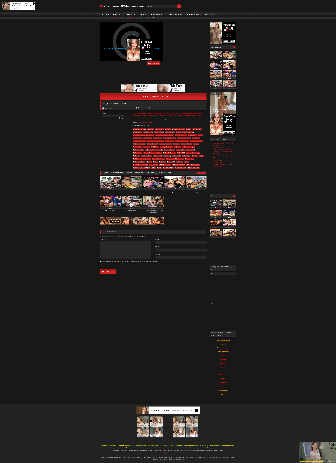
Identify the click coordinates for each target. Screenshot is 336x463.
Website (157, 254)
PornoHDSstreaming (223, 340)
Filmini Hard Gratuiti (140, 144)
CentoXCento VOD (181, 135)
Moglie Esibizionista (167, 147)
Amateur (180, 161)
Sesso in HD (158, 156)
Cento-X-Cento (160, 132)
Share (151, 108)
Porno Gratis (182, 150)
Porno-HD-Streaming (194, 153)
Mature (147, 147)
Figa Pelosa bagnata (140, 141)
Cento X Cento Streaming (141, 164)
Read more (168, 120)
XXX (156, 161)
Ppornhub (137, 156)
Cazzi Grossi (138, 132)
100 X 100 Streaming (132, 18)
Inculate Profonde (187, 144)
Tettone (195, 156)
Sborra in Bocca (148, 156)
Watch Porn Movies (140, 161)
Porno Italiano (138, 153)
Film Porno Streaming (182, 141)
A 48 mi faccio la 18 (219, 160)
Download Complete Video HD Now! (154, 97)
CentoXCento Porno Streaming (186, 132)
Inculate (177, 144)
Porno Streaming (169, 167)
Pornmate (223, 344)
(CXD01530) (172, 161)
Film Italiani (171, 141)
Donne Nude (158, 138)
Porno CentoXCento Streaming (155, 150)
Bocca (168, 129)
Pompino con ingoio (189, 147)
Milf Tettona (156, 147)
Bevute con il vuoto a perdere (222, 147)
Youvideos (222, 375)
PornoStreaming (222, 348)
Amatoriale (160, 129)
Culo (201, 135)
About (139, 108)
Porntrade (222, 371)
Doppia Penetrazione (179, 164)
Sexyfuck (223, 367)
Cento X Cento (149, 132)
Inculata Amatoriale (166, 144)
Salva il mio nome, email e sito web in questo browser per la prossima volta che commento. (130, 261)
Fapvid (222, 355)
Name (157, 239)
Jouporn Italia (138, 147)
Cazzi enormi (198, 129)
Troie (202, 156)
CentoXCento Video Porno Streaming (144, 135)
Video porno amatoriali (175, 14)
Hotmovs (223, 359)
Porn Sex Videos (139, 150)
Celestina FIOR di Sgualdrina (222, 149)
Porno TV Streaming (170, 153)
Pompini (178, 147)
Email (157, 247)
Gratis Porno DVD (153, 144)
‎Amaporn (151, 129)
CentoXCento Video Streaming (165, 135)
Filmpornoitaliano (223, 351)
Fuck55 (222, 363)
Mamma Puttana (218, 162)
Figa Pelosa (197, 138)
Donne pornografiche (170, 138)
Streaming (168, 156)
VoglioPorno (190, 158)
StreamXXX (177, 156)
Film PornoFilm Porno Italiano (142, 167)
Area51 (222, 386)
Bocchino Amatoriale (179, 129)
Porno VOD (182, 153)
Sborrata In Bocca (181, 167)
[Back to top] (330, 458)
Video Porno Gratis (194, 167)
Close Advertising (153, 63)
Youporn (163, 161)
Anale (187, 161)
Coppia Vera (193, 135)
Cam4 (189, 129)
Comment (103, 239)
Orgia (160, 167)
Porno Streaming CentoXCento (153, 153)
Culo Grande (138, 138)
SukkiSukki (187, 156)
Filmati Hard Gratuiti (197, 141)
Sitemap (177, 453)
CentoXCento (121, 18)
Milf (154, 167)
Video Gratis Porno (111, 18)
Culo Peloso (148, 138)
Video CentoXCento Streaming (142, 158)
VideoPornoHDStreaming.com (124, 6)
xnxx (150, 161)
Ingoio (197, 144)
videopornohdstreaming (145, 122)
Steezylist (223, 378)
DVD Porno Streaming (184, 138)
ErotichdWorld (223, 390)
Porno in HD (192, 150)
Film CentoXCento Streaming (156, 141)
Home (102, 18)
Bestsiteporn (222, 382)
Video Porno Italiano (159, 158)
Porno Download (171, 150)
